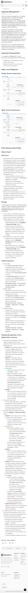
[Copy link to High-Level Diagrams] (20, 70)
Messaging (16, 558)
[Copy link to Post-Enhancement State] (23, 148)
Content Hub (23, 555)
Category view (6, 8)
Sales (3, 584)
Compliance (16, 560)
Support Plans (24, 563)
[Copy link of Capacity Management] (21, 12)
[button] (7, 548)
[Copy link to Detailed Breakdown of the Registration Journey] (19, 337)
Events (15, 555)
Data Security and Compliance (23, 558)
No (12, 543)
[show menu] (26, 2)
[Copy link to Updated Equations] (16, 261)
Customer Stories (23, 562)
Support (4, 587)
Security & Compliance (6, 574)
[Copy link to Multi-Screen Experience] (22, 110)
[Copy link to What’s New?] (13, 152)
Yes (5, 543)
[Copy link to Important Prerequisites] (22, 53)
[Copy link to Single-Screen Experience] (23, 74)
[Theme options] (26, 5)
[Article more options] (25, 9)
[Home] (6, 2)
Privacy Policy (4, 576)
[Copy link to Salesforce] (11, 155)
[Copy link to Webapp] (9, 202)
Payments (16, 556)
